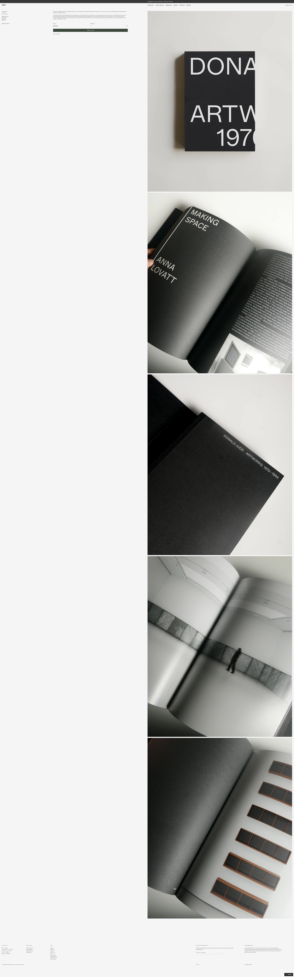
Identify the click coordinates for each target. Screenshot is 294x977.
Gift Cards (52, 949)
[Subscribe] (222, 952)
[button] (151, 5)
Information (52, 952)
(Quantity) (92, 23)
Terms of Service (53, 957)
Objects (52, 948)
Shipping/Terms (53, 956)
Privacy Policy (53, 954)
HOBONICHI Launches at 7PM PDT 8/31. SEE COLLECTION (160, 1)
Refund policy (53, 959)
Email (251, 964)
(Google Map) (28, 952)
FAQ (51, 953)
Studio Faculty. (21, 964)
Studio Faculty (200, 949)
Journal (51, 950)
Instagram (247, 964)
